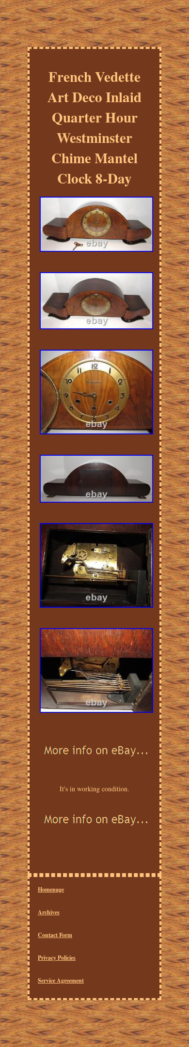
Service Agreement (61, 980)
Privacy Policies (57, 958)
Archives (49, 912)
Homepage (51, 889)
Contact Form (55, 935)
